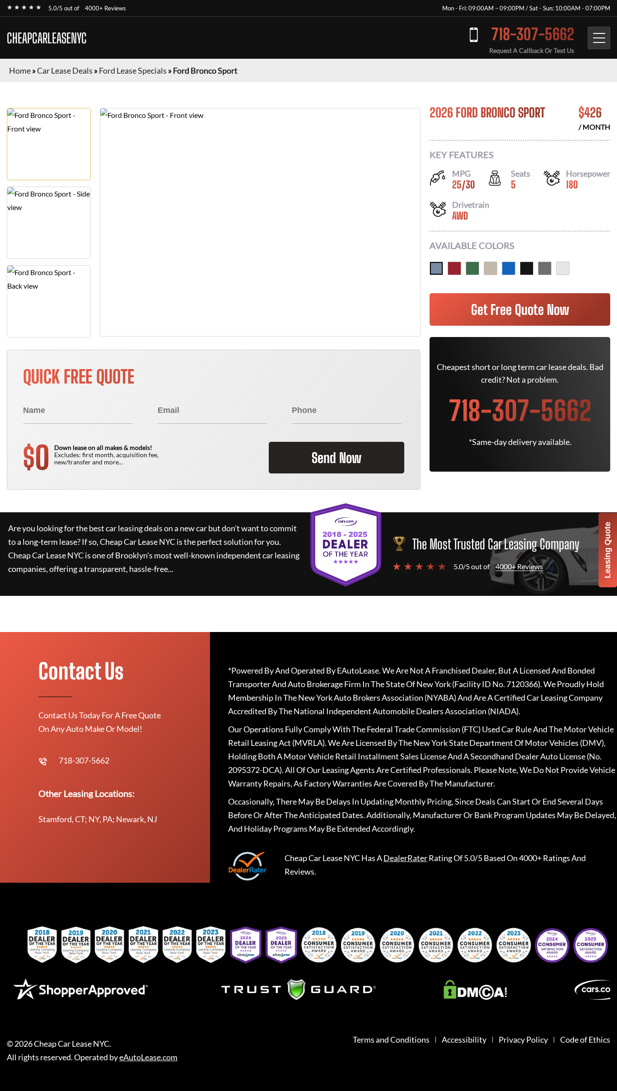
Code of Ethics (585, 1040)
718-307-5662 (532, 34)
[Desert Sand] (490, 268)
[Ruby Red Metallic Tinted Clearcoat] (454, 268)
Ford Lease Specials (133, 70)
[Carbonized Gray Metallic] (544, 268)
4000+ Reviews (105, 8)
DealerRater (405, 858)
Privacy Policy (523, 1040)
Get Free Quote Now (520, 309)
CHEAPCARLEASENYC (47, 38)
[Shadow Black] (526, 268)
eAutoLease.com (148, 1057)
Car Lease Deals (65, 70)
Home (20, 70)
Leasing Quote (607, 550)
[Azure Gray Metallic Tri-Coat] (436, 268)
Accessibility (464, 1040)
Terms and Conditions (391, 1040)
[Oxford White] (562, 268)
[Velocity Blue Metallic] (508, 268)
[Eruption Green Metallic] (472, 268)
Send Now (336, 458)
